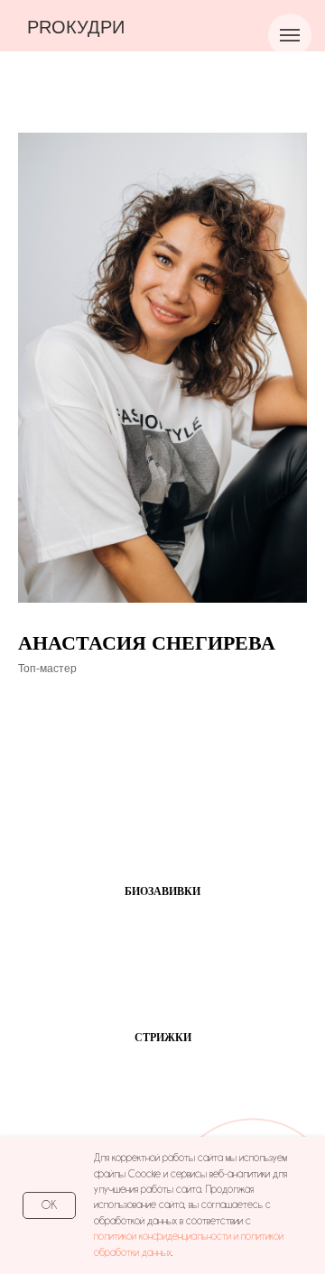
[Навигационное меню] (290, 35)
